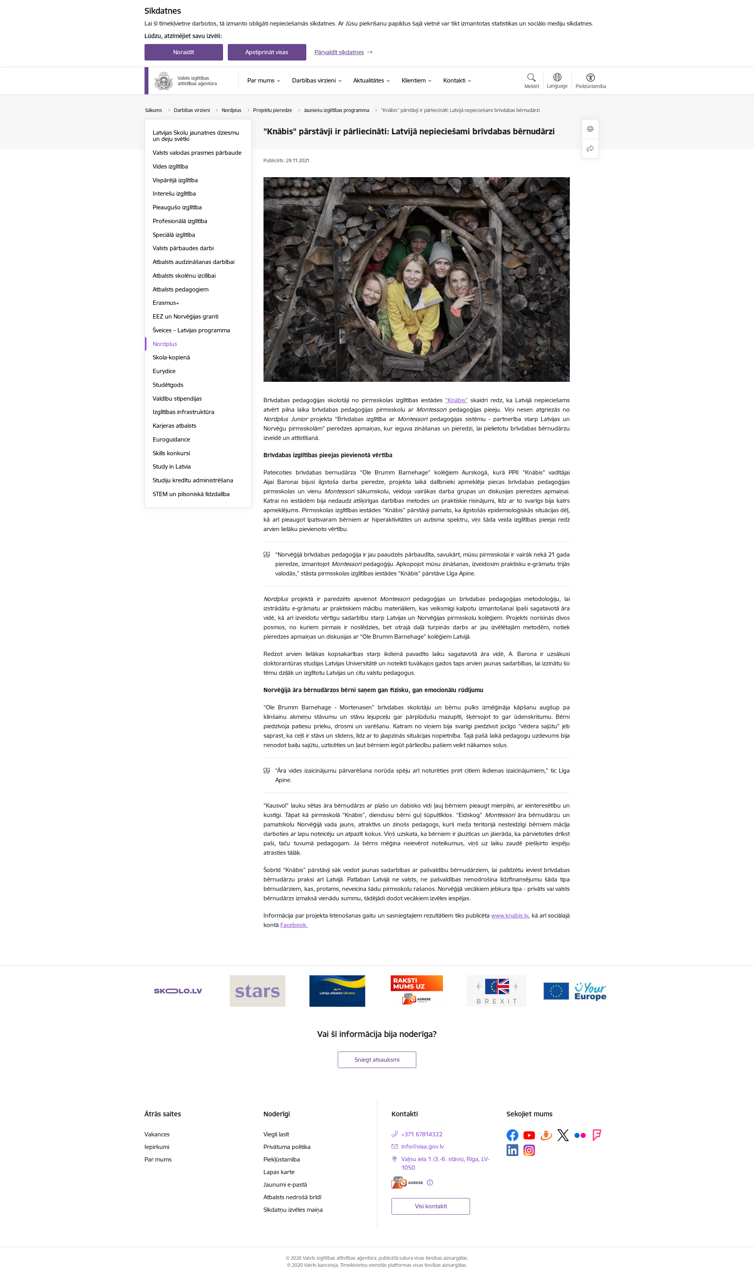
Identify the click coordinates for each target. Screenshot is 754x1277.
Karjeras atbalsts (174, 425)
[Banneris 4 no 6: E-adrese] (417, 990)
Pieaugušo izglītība (177, 207)
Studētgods (168, 384)
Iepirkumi (157, 1147)
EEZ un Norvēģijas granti (185, 316)
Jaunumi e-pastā (285, 1184)
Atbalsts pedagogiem (181, 289)
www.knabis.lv (509, 915)
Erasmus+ (166, 302)
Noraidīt (183, 52)
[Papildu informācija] (430, 1182)
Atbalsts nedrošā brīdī (292, 1197)
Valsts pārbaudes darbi (183, 248)
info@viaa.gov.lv (422, 1146)
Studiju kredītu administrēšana (193, 480)
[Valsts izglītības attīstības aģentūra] (191, 80)
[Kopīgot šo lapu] (590, 148)
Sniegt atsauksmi (377, 1059)
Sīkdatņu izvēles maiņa (293, 1209)
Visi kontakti (431, 1206)
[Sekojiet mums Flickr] (580, 1135)
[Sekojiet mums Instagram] (529, 1150)
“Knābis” (456, 400)
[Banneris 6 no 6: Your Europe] (575, 990)
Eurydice (164, 371)
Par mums (158, 1159)
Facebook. (294, 925)
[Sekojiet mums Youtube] (529, 1135)
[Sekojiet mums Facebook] (512, 1135)
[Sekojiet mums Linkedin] (512, 1150)
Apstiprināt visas (266, 52)
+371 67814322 (422, 1134)
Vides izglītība (170, 166)
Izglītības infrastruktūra (183, 412)
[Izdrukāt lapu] (590, 129)
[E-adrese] (407, 1182)
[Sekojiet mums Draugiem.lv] (546, 1135)
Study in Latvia (172, 466)
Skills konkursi (171, 453)
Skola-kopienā (171, 357)
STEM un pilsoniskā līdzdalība (191, 494)
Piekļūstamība (282, 1159)
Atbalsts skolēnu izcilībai (184, 275)
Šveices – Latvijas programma (191, 330)
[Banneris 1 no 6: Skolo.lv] (178, 990)
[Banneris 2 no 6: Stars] (257, 990)
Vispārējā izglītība (175, 180)
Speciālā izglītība (174, 234)
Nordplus (165, 344)
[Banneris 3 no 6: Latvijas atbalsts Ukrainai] (337, 990)
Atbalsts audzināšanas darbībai (193, 262)
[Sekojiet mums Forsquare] (597, 1135)
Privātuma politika (287, 1147)
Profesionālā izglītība (180, 221)
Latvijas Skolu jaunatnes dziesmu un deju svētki (196, 136)
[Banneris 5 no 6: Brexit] (496, 990)
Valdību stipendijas (177, 398)
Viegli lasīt (276, 1134)
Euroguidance (171, 439)
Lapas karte (279, 1172)
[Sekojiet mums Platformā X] (563, 1135)
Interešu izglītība (174, 193)
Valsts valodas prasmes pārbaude (197, 152)
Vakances (157, 1134)
